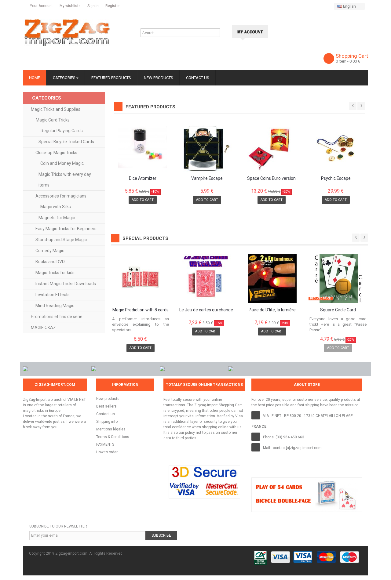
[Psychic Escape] (335, 147)
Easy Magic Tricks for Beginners (66, 228)
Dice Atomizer (142, 178)
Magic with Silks (55, 206)
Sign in (92, 6)
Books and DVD (50, 261)
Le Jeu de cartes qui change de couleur (206, 310)
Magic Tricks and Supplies (55, 109)
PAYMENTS (105, 444)
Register (112, 6)
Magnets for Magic (56, 217)
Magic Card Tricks (53, 120)
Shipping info (107, 421)
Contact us (105, 414)
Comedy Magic (49, 250)
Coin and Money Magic (62, 163)
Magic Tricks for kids (55, 272)
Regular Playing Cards (62, 130)
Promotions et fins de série (56, 316)
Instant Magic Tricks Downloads (65, 283)
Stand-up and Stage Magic (61, 239)
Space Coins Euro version (271, 178)
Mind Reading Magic (54, 305)
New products (107, 399)
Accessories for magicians (60, 196)
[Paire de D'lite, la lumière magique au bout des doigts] (272, 278)
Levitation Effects (52, 294)
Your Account (41, 6)
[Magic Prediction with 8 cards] (140, 278)
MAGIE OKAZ (43, 327)
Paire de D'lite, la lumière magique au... (272, 310)
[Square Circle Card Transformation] (338, 278)
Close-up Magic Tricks (56, 152)
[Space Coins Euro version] (271, 147)
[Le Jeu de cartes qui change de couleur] (206, 278)
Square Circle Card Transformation (338, 310)
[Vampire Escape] (207, 147)
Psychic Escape (336, 178)
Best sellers (106, 406)
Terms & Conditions (112, 437)
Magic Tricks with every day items (64, 179)
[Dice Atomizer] (143, 147)
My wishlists (70, 6)
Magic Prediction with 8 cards (140, 310)
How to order (107, 452)
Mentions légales (111, 429)
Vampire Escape (207, 178)
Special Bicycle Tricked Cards (66, 141)
